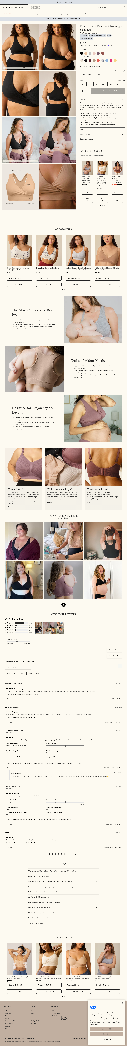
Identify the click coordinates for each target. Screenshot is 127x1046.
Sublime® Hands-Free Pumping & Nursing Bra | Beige (17, 978)
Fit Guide (33, 1023)
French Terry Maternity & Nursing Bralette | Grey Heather (87, 179)
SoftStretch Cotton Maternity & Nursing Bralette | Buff (107, 269)
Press (32, 1015)
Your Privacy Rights (79, 1039)
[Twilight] (98, 53)
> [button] (81, 854)
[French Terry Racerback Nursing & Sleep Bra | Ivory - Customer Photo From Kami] (53, 631)
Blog (53, 1010)
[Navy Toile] (102, 60)
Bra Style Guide (35, 1021)
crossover (84, 35)
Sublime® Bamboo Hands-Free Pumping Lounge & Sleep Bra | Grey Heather (78, 269)
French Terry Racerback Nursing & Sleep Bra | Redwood (117, 179)
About (32, 1010)
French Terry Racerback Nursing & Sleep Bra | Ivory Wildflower (47, 269)
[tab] (100, 205)
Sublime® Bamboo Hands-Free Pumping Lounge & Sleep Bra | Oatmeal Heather (102, 181)
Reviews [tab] (9, 662)
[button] (36, 13)
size (15, 673)
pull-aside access (86, 38)
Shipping (7, 1018)
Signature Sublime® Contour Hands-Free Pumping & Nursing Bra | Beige (77, 978)
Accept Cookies (106, 1029)
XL (103, 84)
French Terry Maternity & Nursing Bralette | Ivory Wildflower (18, 269)
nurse (109, 35)
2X (118, 84)
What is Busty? (120, 71)
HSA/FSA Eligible (9, 1023)
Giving (33, 1013)
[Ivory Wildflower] (81, 60)
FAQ (6, 1010)
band (22, 673)
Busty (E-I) (99, 75)
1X (110, 84)
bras (8, 673)
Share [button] (10, 699)
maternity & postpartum (97, 35)
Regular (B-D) (86, 75)
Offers (6, 1029)
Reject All (106, 1034)
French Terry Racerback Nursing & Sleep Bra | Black (22, 694)
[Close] (123, 1003)
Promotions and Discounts (12, 1021)
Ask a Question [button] (114, 656)
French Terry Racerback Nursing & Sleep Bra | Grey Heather (24, 763)
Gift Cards (7, 1026)
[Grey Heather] (90, 53)
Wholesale (54, 1015)
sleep (37, 673)
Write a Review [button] (114, 650)
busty (30, 673)
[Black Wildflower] (85, 60)
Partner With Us (56, 1013)
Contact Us (8, 1013)
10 (76, 854)
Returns (7, 1015)
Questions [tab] (26, 662)
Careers (33, 1018)
